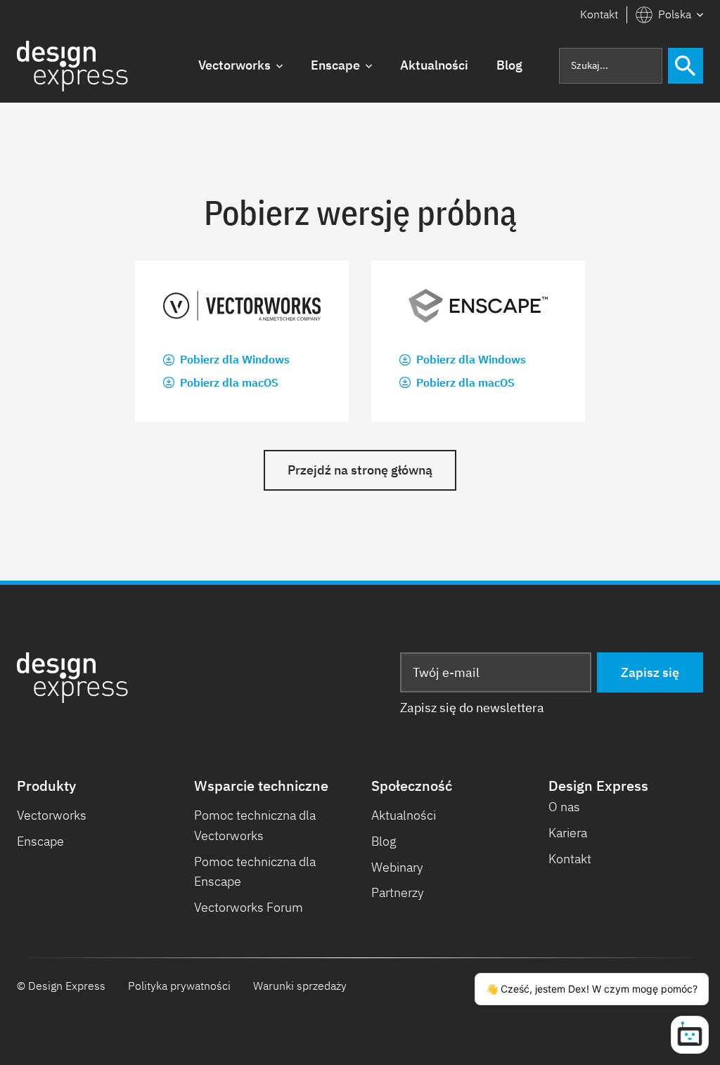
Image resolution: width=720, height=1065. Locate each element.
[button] (669, 15)
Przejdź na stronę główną (360, 470)
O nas (564, 807)
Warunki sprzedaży (300, 986)
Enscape (40, 841)
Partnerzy (397, 892)
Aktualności (403, 815)
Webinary (397, 867)
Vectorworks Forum (248, 907)
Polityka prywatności (179, 986)
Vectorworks (51, 815)
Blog (384, 841)
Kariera (567, 833)
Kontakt (599, 14)
